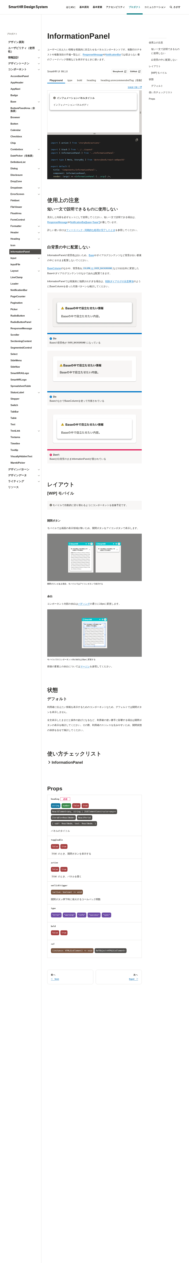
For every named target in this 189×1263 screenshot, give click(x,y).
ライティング (16, 481)
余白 (50, 596)
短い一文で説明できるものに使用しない (165, 51)
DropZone (16, 181)
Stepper (14, 399)
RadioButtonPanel (20, 322)
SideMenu (16, 360)
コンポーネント (17, 69)
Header (14, 232)
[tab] (56, 80)
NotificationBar (18, 290)
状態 (151, 79)
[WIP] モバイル (159, 73)
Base (13, 101)
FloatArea (15, 213)
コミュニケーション (155, 7)
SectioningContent (21, 341)
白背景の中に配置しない (164, 60)
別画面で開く (135, 87)
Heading (15, 239)
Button (14, 123)
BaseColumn (54, 268)
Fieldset (14, 200)
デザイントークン (18, 63)
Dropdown (16, 187)
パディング (84, 604)
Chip (13, 143)
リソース (13, 487)
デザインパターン (18, 469)
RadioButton (17, 315)
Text (12, 424)
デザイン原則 (16, 42)
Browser (15, 117)
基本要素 (97, 7)
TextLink (15, 431)
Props (152, 99)
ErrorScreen (17, 194)
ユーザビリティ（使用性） (21, 50)
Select (13, 354)
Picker (14, 309)
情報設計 (13, 57)
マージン (85, 666)
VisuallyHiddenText (21, 456)
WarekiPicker (17, 463)
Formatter (15, 226)
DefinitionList (17, 162)
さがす (176, 7)
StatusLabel (17, 392)
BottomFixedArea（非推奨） (22, 109)
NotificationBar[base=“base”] (85, 222)
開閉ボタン (54, 520)
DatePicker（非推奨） (22, 155)
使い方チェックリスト (160, 92)
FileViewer (16, 207)
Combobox (16, 149)
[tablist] (94, 80)
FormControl (17, 219)
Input (13, 258)
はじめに (71, 7)
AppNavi (15, 89)
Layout (14, 271)
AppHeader (16, 82)
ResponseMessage (21, 328)
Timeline (15, 443)
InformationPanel (20, 251)
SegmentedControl (21, 347)
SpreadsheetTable (20, 386)
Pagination (16, 303)
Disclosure (16, 175)
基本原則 (84, 7)
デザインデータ (17, 475)
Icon (12, 245)
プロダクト (135, 7)
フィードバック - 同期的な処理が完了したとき (90, 230)
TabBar (14, 411)
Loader (14, 283)
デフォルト (157, 86)
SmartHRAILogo (19, 373)
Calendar (15, 130)
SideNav (15, 367)
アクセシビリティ (115, 7)
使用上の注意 (156, 42)
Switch (14, 405)
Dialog (14, 168)
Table (13, 418)
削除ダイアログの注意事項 (119, 281)
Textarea (15, 437)
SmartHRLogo (18, 379)
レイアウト (155, 66)
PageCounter (17, 296)
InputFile (15, 264)
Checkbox (16, 136)
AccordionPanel (19, 76)
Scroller (14, 335)
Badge (14, 95)
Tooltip (14, 450)
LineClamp (16, 277)
